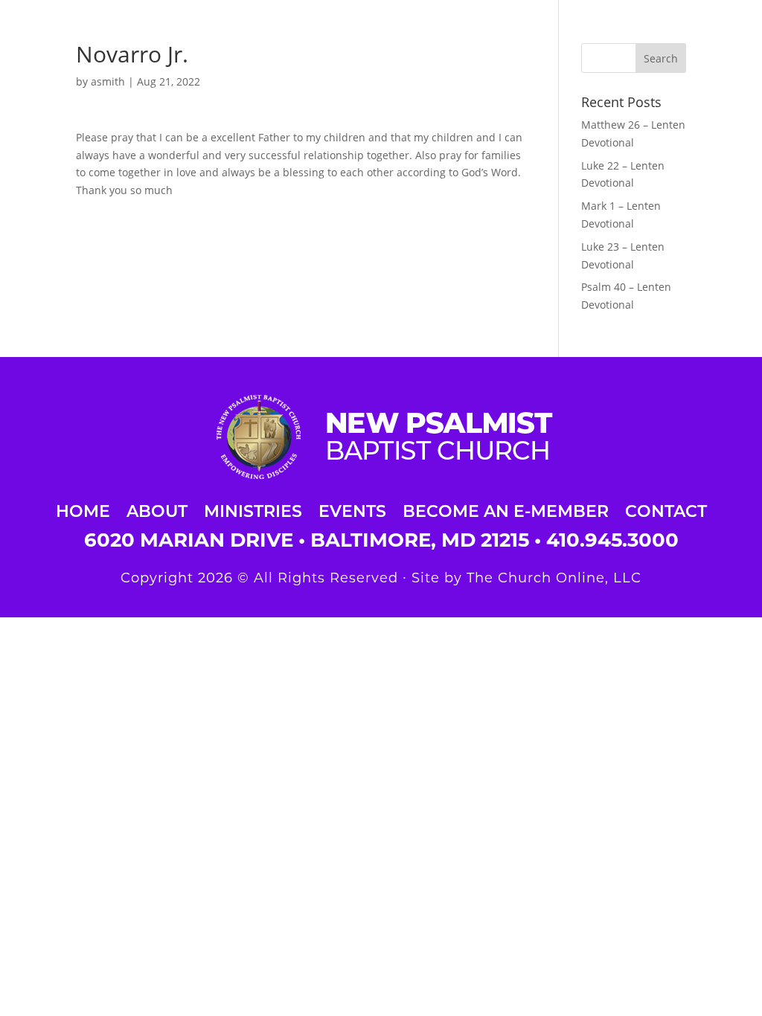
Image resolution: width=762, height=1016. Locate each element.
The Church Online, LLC (554, 578)
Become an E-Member (506, 509)
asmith (108, 81)
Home (83, 509)
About (157, 509)
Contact (666, 509)
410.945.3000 (612, 540)
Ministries (253, 509)
